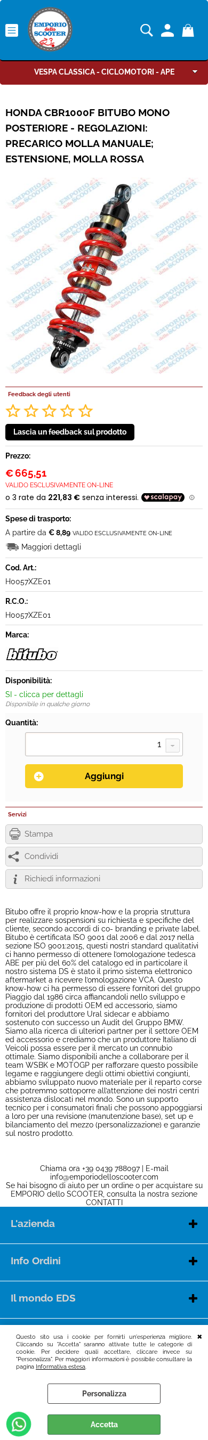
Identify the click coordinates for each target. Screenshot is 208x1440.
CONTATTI (104, 1202)
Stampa (39, 834)
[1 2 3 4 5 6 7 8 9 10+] (104, 745)
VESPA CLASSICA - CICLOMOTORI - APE (104, 72)
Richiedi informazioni (62, 878)
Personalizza (104, 1393)
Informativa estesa (60, 1366)
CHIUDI (200, 1335)
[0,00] (189, 30)
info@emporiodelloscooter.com (104, 1177)
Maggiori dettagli (51, 547)
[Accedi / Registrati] (169, 30)
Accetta (104, 1424)
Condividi (41, 856)
